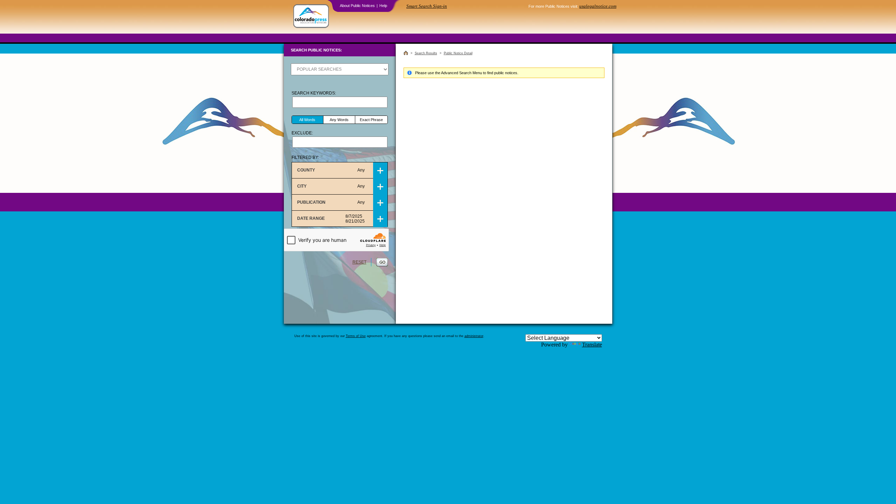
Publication (331, 202)
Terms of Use (356, 336)
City (331, 186)
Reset (359, 262)
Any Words (339, 120)
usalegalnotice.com (597, 6)
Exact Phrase (371, 120)
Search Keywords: (314, 93)
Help (383, 6)
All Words (307, 120)
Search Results (426, 53)
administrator (473, 336)
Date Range (331, 219)
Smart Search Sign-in (426, 6)
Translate (592, 345)
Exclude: (302, 133)
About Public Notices (357, 6)
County (331, 170)
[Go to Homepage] (311, 17)
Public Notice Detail (458, 53)
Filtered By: (305, 157)
